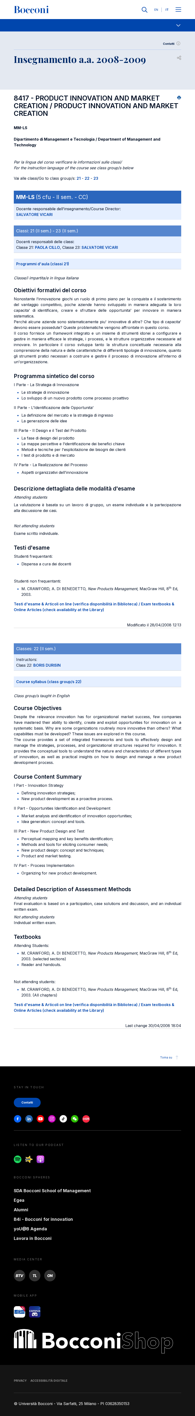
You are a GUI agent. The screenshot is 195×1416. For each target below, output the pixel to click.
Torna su (166, 1057)
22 (87, 178)
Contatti (169, 44)
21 (79, 178)
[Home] (31, 10)
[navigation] (97, 25)
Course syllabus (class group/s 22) (49, 681)
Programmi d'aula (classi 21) (42, 263)
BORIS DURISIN (47, 665)
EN (156, 9)
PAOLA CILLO (47, 247)
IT (167, 9)
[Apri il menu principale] (178, 9)
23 (95, 178)
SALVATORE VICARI (34, 214)
